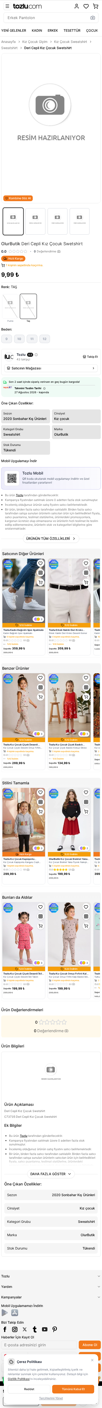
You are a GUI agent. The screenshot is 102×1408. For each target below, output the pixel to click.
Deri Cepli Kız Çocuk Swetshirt (48, 48)
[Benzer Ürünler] (40, 572)
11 (32, 339)
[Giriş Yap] (76, 6)
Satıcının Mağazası (26, 368)
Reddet (29, 1389)
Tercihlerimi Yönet (51, 1398)
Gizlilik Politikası (19, 1379)
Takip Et (92, 356)
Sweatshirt (9, 48)
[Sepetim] (95, 6)
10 (19, 339)
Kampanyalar (11, 1297)
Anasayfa (8, 42)
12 (44, 339)
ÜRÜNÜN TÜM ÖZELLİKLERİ (48, 538)
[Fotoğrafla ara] (93, 17)
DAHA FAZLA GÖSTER (47, 1174)
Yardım (6, 1287)
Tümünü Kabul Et (73, 1389)
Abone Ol (90, 1345)
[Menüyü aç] (7, 6)
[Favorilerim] (86, 6)
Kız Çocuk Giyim (34, 42)
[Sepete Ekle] (40, 582)
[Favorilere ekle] (40, 563)
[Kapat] (92, 1360)
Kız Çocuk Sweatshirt (70, 42)
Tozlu (19, 495)
